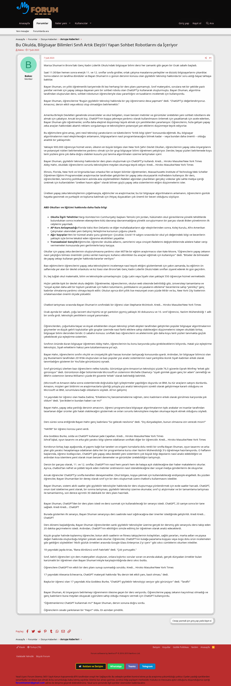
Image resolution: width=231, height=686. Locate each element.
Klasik (22, 647)
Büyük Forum (43, 656)
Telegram (147, 666)
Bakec (21, 49)
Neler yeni (61, 23)
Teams (131, 666)
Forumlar (42, 23)
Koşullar (166, 647)
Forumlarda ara (41, 31)
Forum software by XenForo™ (115, 653)
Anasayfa (24, 23)
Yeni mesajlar (22, 31)
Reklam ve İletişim (91, 666)
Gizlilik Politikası (181, 647)
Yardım (194, 647)
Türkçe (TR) (35, 647)
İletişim (156, 647)
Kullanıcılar (81, 23)
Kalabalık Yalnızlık (25, 656)
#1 (210, 57)
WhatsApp (116, 666)
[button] (70, 23)
